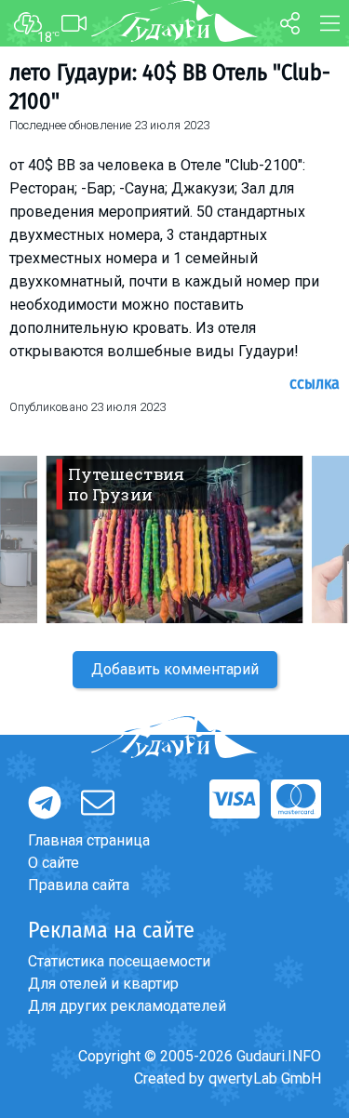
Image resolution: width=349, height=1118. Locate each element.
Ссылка (314, 383)
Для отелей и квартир (103, 983)
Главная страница (89, 840)
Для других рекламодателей (127, 1006)
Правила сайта (78, 885)
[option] (174, 539)
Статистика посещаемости (119, 961)
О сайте (53, 863)
